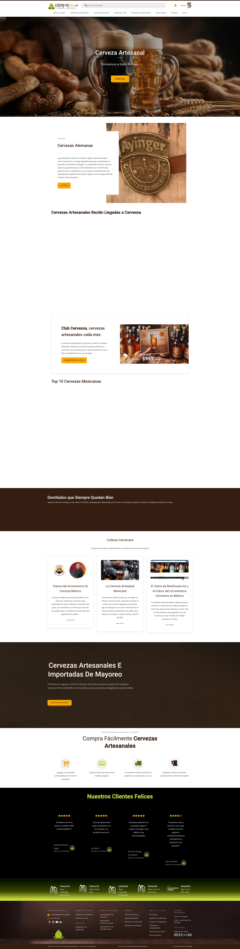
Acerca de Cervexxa (84, 915)
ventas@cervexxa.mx (60, 915)
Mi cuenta (154, 915)
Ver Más (64, 185)
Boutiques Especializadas (106, 922)
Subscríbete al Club (74, 360)
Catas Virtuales (132, 915)
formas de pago (181, 932)
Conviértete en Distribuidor (106, 928)
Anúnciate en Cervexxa (81, 928)
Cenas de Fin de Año (133, 922)
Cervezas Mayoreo (59, 703)
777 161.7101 (55, 918)
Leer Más (70, 620)
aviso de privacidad (158, 922)
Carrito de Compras (158, 918)
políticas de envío (157, 932)
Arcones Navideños (133, 926)
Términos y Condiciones (155, 927)
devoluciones (156, 935)
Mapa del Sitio (82, 918)
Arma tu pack (59, 13)
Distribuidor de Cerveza (107, 916)
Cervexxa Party (131, 918)
